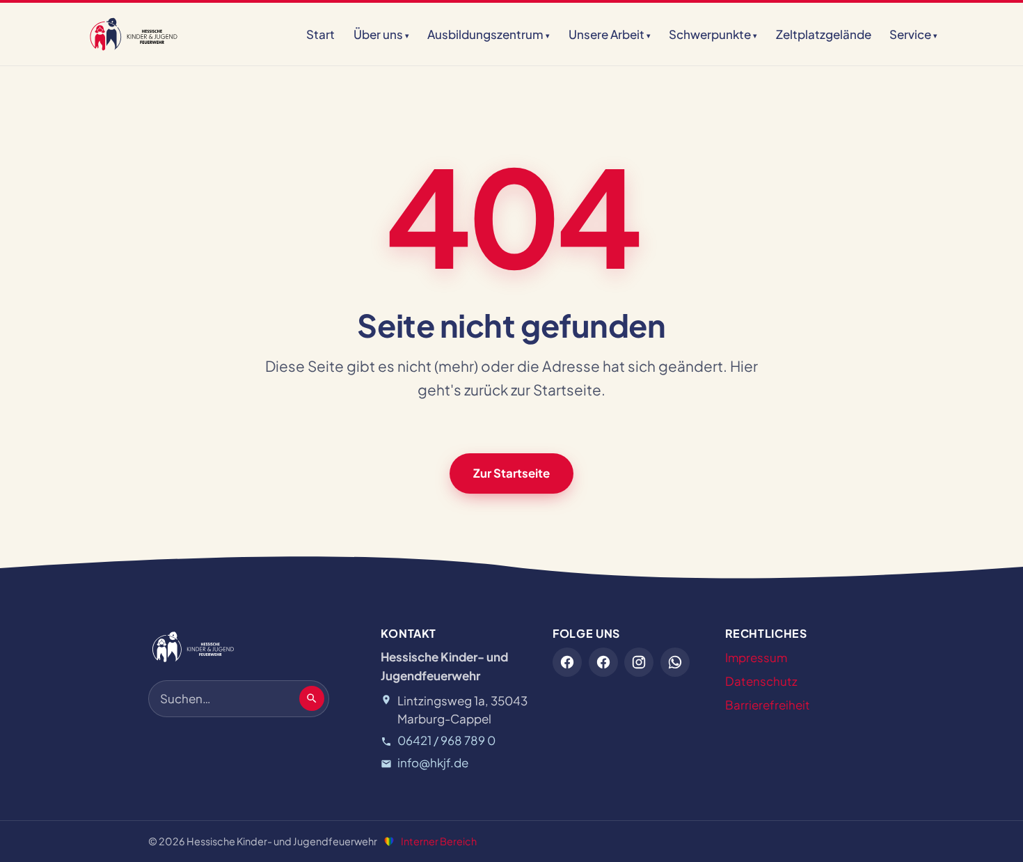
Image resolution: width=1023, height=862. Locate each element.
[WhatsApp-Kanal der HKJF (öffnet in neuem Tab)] (675, 662)
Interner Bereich (439, 841)
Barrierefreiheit (767, 704)
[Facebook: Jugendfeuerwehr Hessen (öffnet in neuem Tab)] (567, 662)
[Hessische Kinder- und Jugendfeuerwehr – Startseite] (134, 34)
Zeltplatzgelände (823, 34)
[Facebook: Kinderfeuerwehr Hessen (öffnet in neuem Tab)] (603, 662)
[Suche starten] (311, 698)
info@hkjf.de (432, 762)
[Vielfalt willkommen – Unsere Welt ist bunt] (389, 841)
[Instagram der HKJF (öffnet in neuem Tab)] (638, 662)
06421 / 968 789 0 (446, 740)
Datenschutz (761, 681)
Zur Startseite (511, 473)
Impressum (756, 657)
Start (320, 34)
